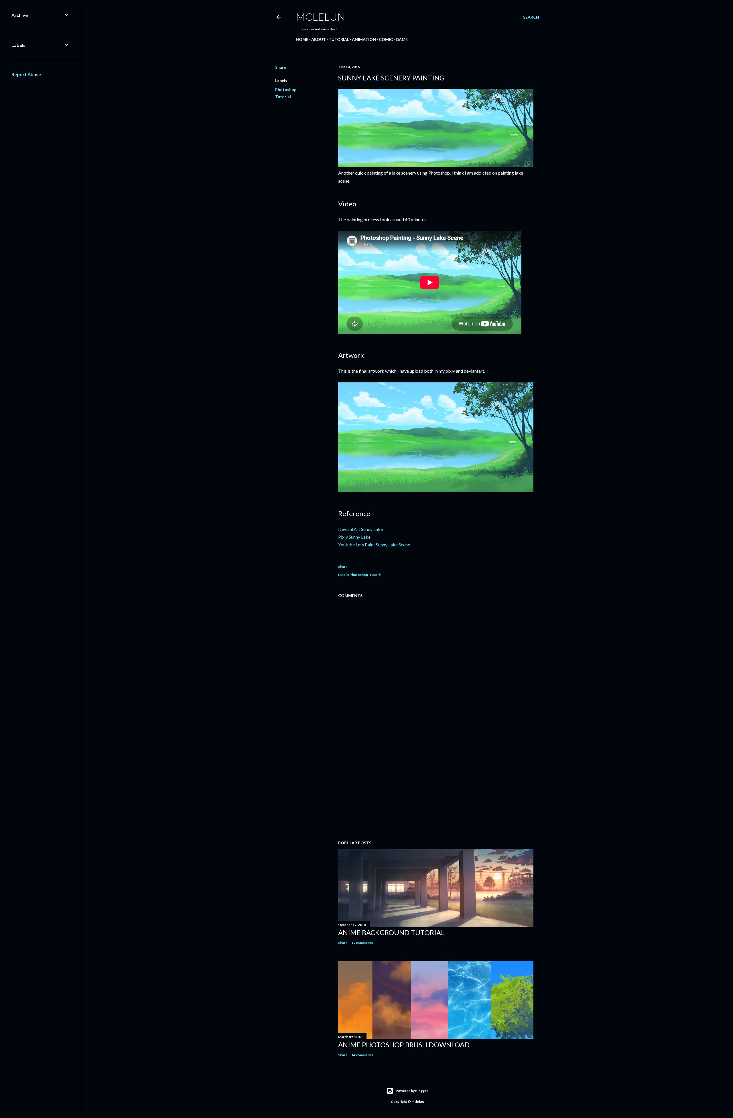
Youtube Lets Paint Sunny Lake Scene (374, 544)
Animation (364, 39)
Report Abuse (26, 74)
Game (402, 39)
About (318, 39)
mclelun (320, 16)
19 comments (362, 943)
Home (302, 39)
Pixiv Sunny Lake (354, 537)
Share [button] (280, 67)
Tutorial (339, 39)
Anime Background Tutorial (391, 932)
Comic (386, 39)
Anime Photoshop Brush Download (404, 1044)
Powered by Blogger (412, 1091)
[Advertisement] (435, 786)
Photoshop (285, 89)
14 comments (362, 1055)
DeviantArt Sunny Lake (360, 529)
